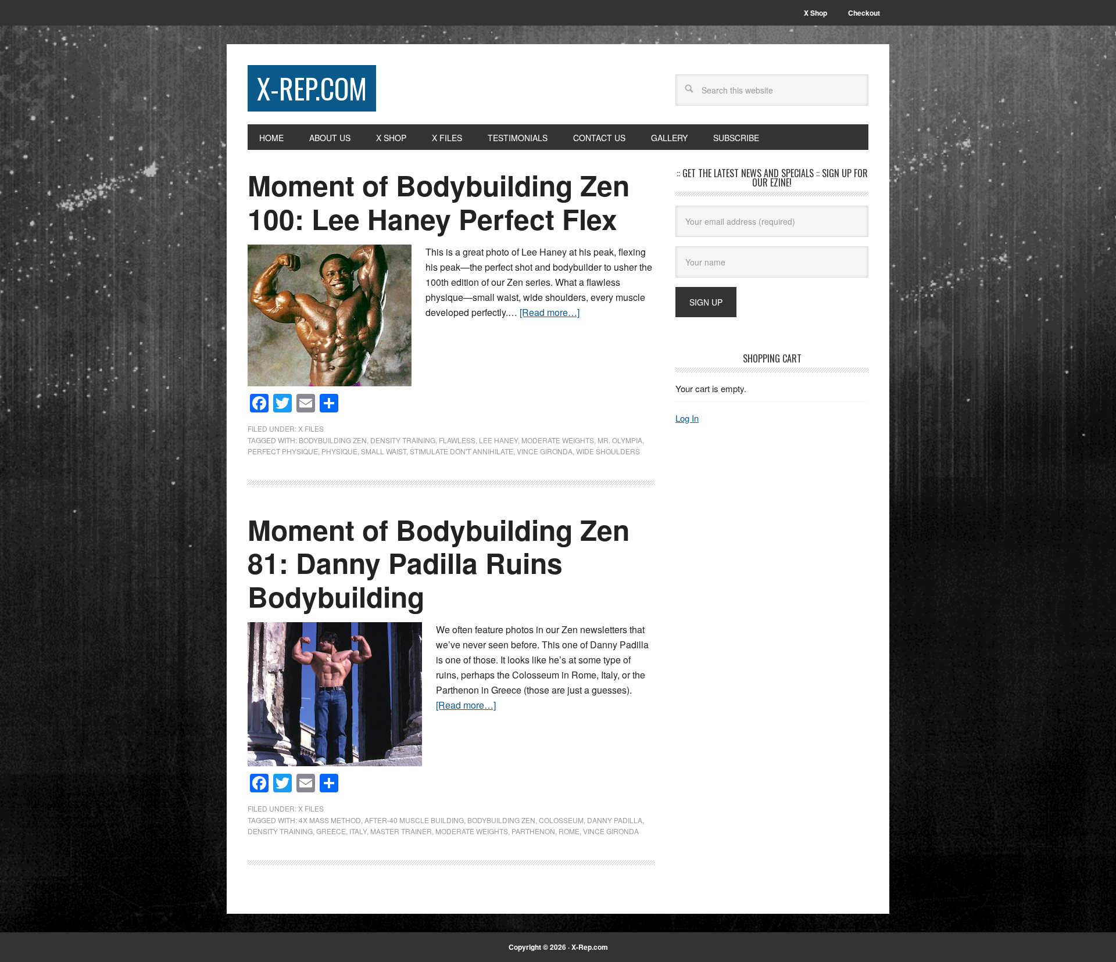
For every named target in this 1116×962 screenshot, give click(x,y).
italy (358, 831)
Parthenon (533, 831)
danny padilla (614, 820)
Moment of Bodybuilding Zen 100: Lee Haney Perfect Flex (438, 202)
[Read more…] (550, 312)
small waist (383, 451)
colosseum (561, 820)
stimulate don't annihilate (461, 451)
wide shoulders (608, 451)
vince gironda (545, 451)
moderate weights (557, 440)
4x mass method (330, 820)
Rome (569, 831)
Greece (331, 831)
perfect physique (283, 451)
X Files (311, 428)
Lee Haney (498, 440)
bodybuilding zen (333, 440)
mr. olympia (620, 440)
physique (339, 451)
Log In (687, 418)
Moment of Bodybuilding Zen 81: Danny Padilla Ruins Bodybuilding (438, 562)
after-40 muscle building (414, 820)
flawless (457, 440)
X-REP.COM (312, 88)
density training (402, 440)
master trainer (401, 831)
